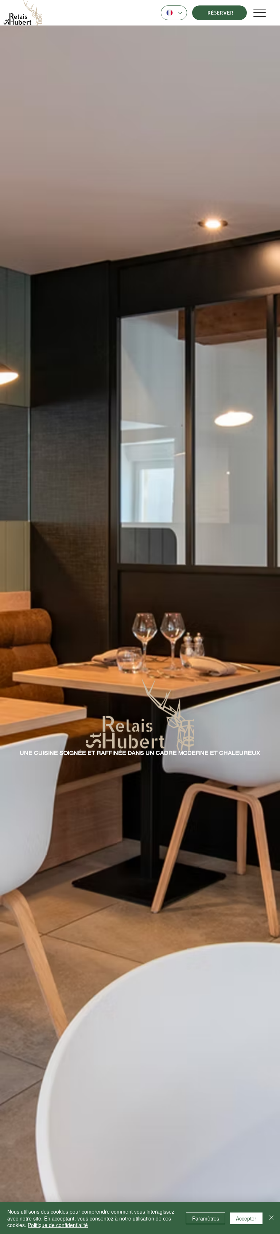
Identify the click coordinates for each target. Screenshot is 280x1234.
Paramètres (205, 1218)
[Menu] (259, 13)
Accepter (246, 1218)
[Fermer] (271, 1218)
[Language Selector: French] (174, 12)
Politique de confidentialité (58, 1225)
